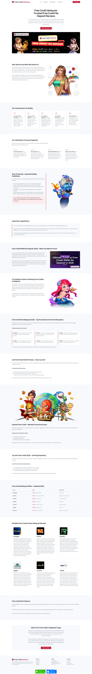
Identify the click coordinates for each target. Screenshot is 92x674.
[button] (53, 2)
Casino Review (52, 2)
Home (41, 2)
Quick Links (60, 2)
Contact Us (45, 2)
